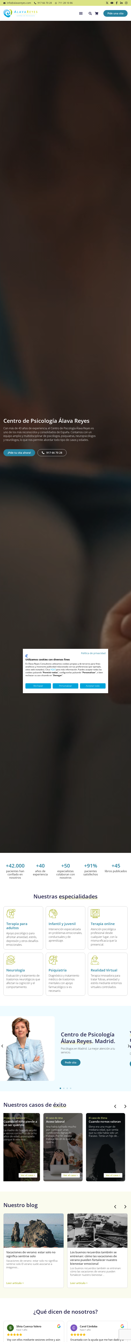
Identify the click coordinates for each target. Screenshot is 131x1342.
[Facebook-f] (116, 3)
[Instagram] (126, 3)
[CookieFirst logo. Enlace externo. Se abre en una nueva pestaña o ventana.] (26, 656)
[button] (81, 13)
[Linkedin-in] (121, 3)
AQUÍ (52, 669)
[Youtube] (112, 3)
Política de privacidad (93, 653)
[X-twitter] (107, 3)
